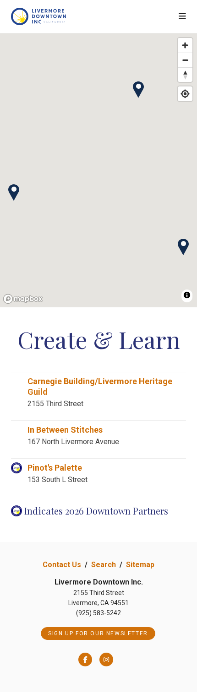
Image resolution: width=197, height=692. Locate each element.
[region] (98, 170)
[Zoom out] (185, 60)
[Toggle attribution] (186, 295)
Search (103, 564)
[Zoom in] (185, 45)
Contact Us (62, 564)
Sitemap (140, 564)
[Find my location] (185, 93)
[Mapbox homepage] (23, 299)
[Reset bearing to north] (185, 74)
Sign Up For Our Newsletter (98, 633)
